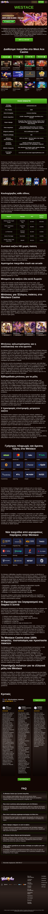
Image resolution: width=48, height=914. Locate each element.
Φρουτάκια (40, 56)
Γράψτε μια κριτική (39, 700)
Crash (28, 56)
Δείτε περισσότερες (24, 779)
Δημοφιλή (5, 56)
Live (17, 56)
